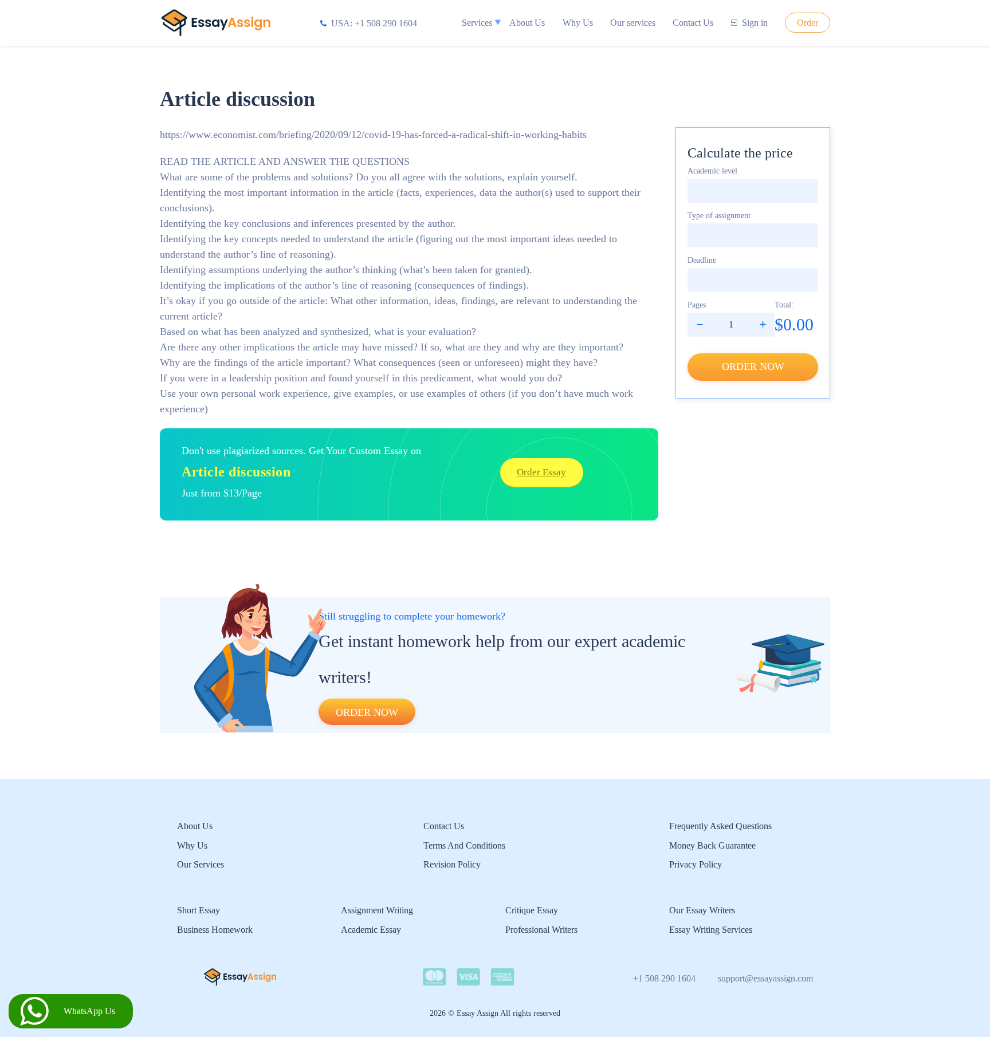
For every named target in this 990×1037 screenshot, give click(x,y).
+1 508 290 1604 (664, 978)
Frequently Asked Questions (720, 826)
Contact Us (693, 22)
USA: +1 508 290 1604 (374, 23)
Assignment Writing (377, 910)
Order (807, 22)
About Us (527, 22)
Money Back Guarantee (712, 845)
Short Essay (198, 910)
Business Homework (215, 930)
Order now (753, 366)
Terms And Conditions (464, 845)
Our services (632, 22)
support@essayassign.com (765, 978)
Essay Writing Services (710, 930)
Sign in (755, 22)
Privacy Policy (695, 864)
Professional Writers (541, 930)
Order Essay (541, 472)
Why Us (578, 22)
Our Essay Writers (702, 910)
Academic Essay (371, 930)
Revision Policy (452, 864)
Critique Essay (531, 910)
